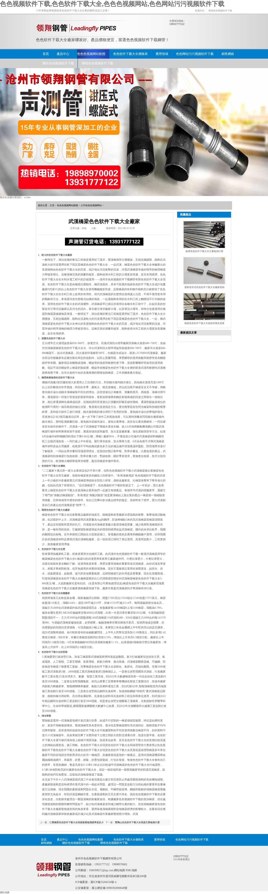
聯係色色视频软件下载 (220, 10)
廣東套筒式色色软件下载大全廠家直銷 (204, 287)
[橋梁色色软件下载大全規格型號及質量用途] (204, 306)
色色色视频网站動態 (91, 53)
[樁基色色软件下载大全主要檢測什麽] (204, 234)
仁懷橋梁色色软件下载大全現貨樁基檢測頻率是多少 (76, 822)
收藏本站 (199, 10)
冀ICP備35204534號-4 (103, 882)
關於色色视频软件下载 (58, 63)
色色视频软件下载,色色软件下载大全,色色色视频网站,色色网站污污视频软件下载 (112, 3)
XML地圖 (131, 870)
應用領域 (162, 53)
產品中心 (63, 53)
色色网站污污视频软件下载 (195, 53)
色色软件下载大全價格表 (130, 53)
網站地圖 (119, 870)
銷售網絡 (228, 53)
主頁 (52, 205)
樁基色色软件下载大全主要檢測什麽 (204, 251)
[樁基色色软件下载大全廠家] (53, 882)
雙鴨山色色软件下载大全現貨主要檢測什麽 (137, 822)
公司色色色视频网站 (91, 205)
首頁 (46, 53)
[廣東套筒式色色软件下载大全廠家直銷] (204, 270)
